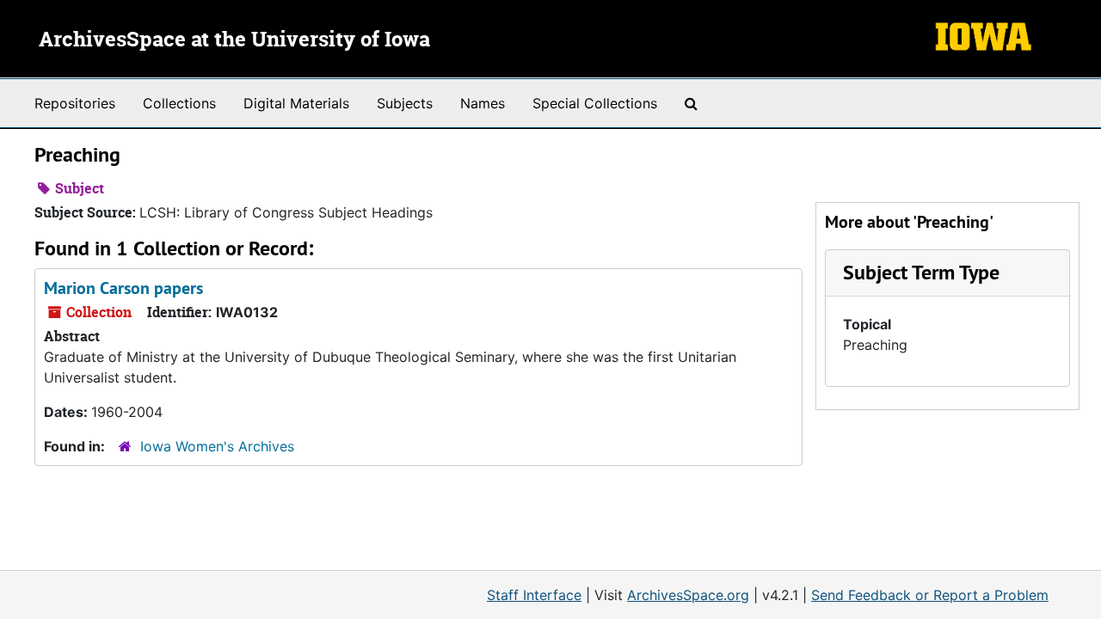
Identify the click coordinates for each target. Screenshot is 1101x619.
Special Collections (594, 103)
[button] (921, 272)
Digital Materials (296, 103)
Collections (179, 103)
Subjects (405, 103)
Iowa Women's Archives (217, 446)
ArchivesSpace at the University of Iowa (234, 40)
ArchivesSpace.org (688, 595)
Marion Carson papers (123, 288)
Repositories (74, 103)
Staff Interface (534, 595)
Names (482, 103)
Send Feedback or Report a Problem (930, 595)
